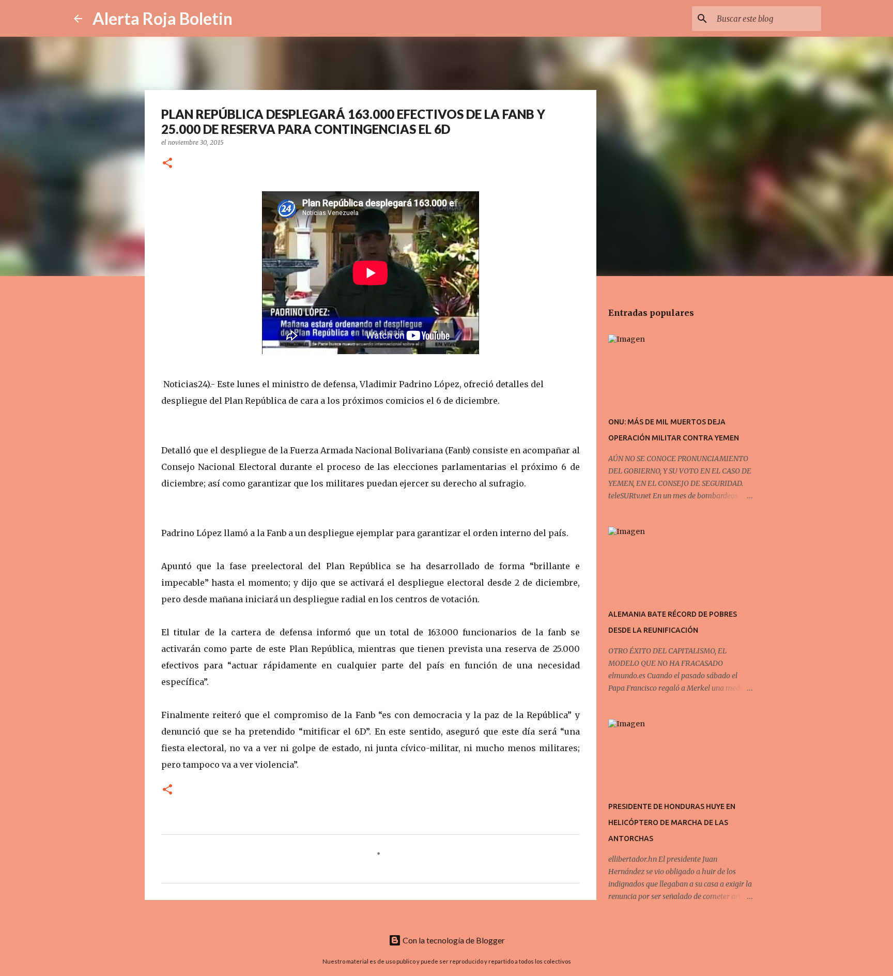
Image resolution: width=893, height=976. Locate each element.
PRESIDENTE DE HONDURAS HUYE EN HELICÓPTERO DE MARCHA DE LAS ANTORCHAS (671, 822)
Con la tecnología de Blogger (453, 940)
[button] (167, 164)
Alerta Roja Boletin (163, 18)
